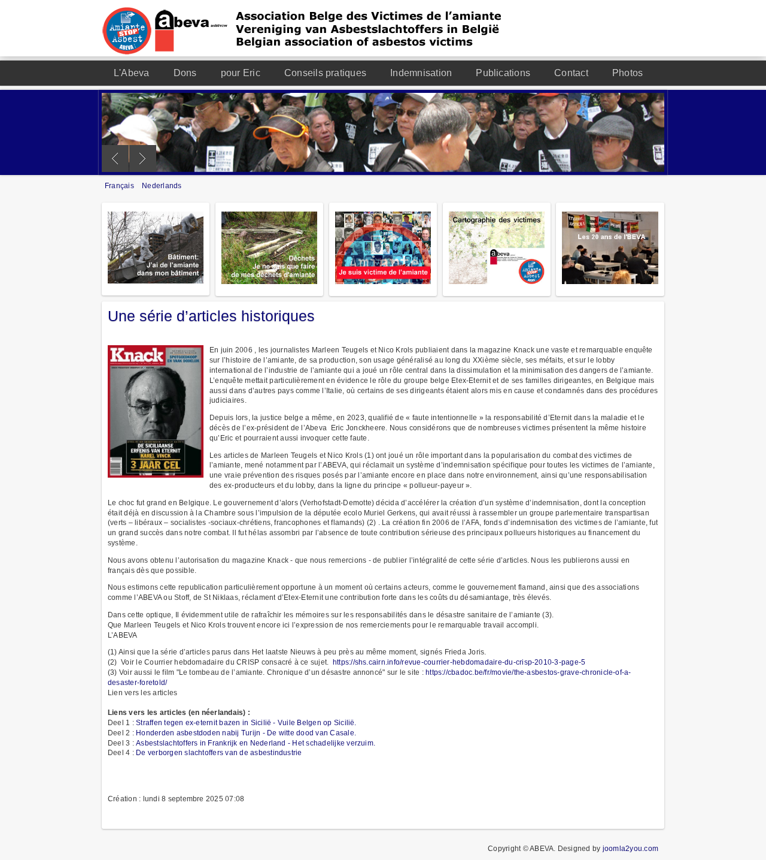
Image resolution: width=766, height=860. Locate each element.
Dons (185, 73)
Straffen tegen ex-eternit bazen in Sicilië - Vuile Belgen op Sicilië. (246, 723)
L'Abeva (132, 73)
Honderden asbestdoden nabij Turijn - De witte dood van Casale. (246, 733)
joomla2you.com (630, 848)
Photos (627, 73)
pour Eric (240, 73)
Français (120, 186)
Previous (115, 158)
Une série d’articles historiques (211, 315)
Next (142, 158)
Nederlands (161, 186)
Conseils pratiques (325, 73)
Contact (571, 73)
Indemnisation (421, 73)
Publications (503, 73)
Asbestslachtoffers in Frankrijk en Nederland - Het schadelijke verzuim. (255, 743)
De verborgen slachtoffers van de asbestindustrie (219, 753)
